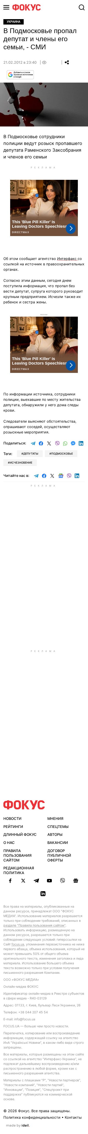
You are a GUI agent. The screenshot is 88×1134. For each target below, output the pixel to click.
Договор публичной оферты (59, 855)
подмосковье (62, 453)
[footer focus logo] (24, 804)
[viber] (62, 880)
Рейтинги (13, 826)
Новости (12, 818)
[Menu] (6, 7)
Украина (13, 21)
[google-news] (75, 880)
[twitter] (23, 880)
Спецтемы (58, 826)
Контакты (73, 1117)
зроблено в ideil (17, 1125)
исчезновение (21, 462)
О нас (9, 842)
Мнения (55, 818)
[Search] (82, 7)
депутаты (30, 453)
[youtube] (49, 880)
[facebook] (10, 880)
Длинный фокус (20, 834)
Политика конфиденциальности (31, 1117)
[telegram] (36, 880)
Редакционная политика (18, 870)
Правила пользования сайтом (17, 855)
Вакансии (57, 842)
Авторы (55, 834)
